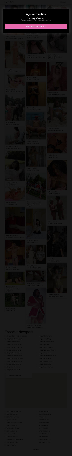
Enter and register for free (36, 26)
